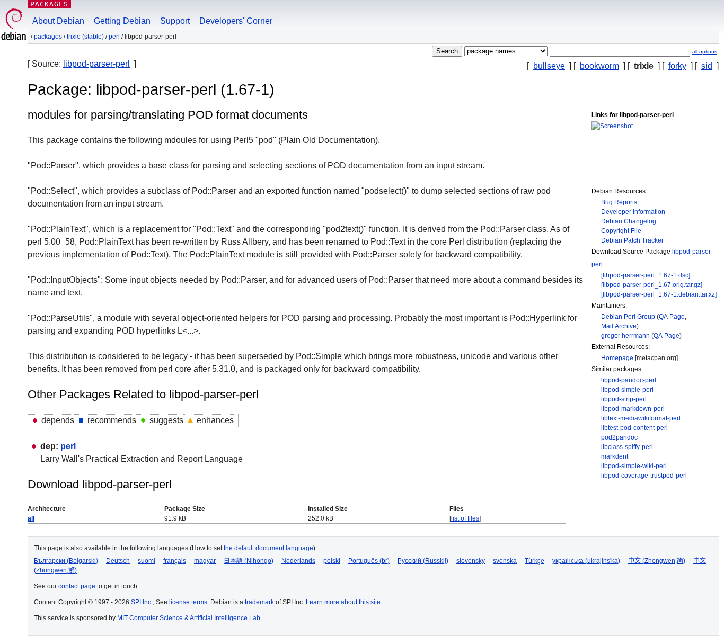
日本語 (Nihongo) (248, 561)
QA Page (672, 316)
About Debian (58, 20)
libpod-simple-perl (627, 389)
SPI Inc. (142, 602)
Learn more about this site (343, 602)
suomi (146, 561)
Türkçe (534, 561)
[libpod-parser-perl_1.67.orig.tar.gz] (651, 285)
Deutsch (118, 561)
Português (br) (369, 561)
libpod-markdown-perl (633, 409)
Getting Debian (122, 20)
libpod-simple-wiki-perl (634, 466)
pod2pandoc (619, 437)
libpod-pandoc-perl (628, 380)
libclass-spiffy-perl (627, 447)
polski (331, 561)
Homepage (617, 358)
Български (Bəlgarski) (66, 561)
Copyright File (621, 231)
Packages (49, 4)
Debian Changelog (628, 221)
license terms (188, 602)
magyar (205, 561)
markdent (614, 456)
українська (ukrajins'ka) (586, 561)
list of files (465, 518)
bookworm (599, 65)
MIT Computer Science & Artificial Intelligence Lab (188, 618)
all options (704, 52)
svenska (505, 561)
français (174, 561)
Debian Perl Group (628, 316)
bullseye (549, 65)
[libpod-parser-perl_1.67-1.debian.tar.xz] (659, 294)
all (31, 518)
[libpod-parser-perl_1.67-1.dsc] (645, 275)
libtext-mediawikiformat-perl (641, 418)
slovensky (470, 561)
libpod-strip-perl (624, 399)
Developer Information (633, 212)
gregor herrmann (625, 335)
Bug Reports (619, 202)
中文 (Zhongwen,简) (656, 561)
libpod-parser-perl (96, 63)
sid (706, 65)
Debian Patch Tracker (632, 240)
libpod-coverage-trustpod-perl (644, 475)
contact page (76, 586)
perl (114, 36)
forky (677, 65)
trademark (259, 602)
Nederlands (298, 561)
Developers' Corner (235, 20)
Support (175, 20)
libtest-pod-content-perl (634, 428)
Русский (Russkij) (423, 561)
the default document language (268, 548)
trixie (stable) (85, 36)
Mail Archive (619, 326)
